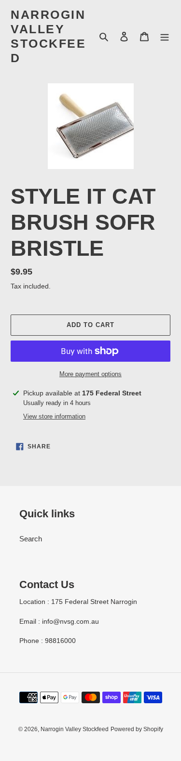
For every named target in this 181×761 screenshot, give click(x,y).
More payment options (90, 374)
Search (30, 539)
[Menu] (164, 36)
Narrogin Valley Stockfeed (48, 36)
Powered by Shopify (137, 729)
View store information (54, 416)
